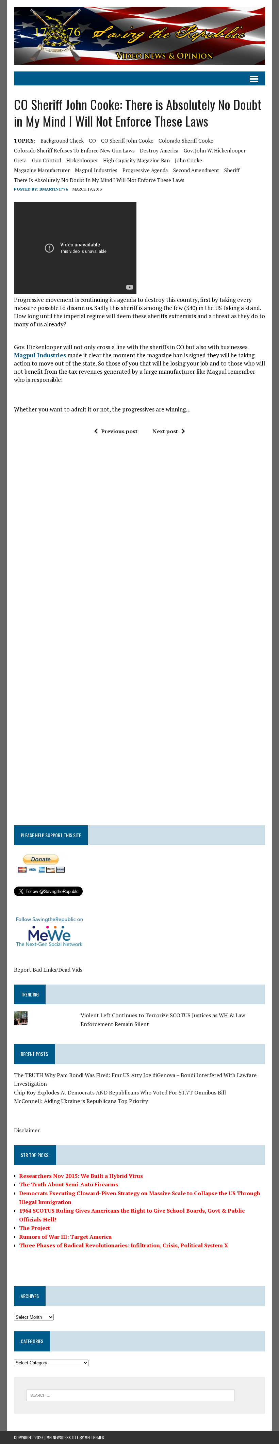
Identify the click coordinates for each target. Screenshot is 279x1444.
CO (92, 140)
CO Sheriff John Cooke (127, 140)
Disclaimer (27, 1130)
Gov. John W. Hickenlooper (215, 150)
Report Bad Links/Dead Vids (48, 969)
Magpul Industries (96, 170)
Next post (165, 431)
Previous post (119, 431)
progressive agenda (145, 170)
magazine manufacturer (42, 170)
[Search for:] (130, 1394)
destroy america (159, 150)
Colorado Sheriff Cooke (186, 140)
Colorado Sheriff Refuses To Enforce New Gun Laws (74, 150)
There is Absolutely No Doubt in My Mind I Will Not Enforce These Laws (99, 180)
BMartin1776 (53, 189)
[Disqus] (139, 543)
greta (20, 160)
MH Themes (94, 1437)
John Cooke (188, 160)
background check (62, 140)
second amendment (196, 170)
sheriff (232, 170)
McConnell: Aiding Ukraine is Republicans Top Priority (81, 1101)
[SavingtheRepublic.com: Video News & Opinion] (139, 36)
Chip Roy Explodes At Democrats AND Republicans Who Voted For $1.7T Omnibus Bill (120, 1092)
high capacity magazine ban (136, 160)
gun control (46, 160)
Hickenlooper (82, 160)
